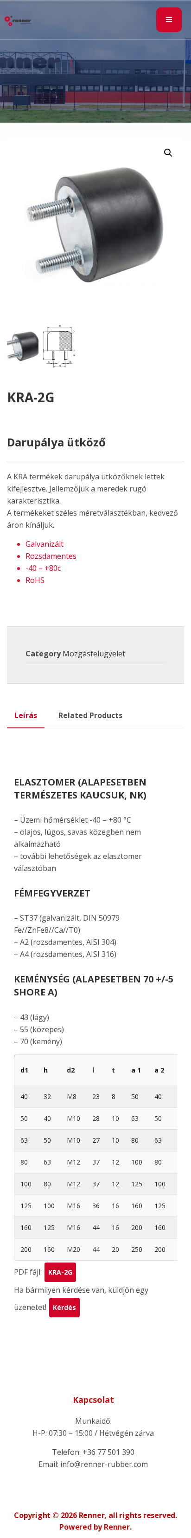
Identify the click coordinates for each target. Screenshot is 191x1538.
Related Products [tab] (90, 715)
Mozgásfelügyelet (94, 653)
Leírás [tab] (25, 715)
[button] (168, 152)
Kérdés (64, 1307)
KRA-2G (60, 1272)
